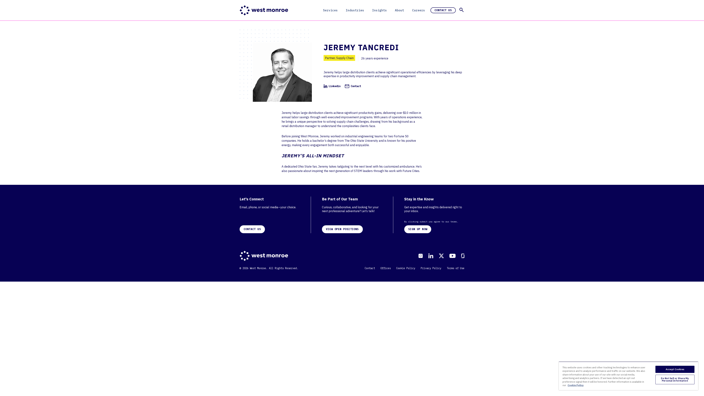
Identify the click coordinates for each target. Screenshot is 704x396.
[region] (628, 376)
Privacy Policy (431, 268)
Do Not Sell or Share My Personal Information (675, 379)
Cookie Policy (405, 268)
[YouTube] (452, 256)
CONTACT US (252, 229)
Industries (355, 10)
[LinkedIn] (430, 255)
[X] (441, 256)
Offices (385, 268)
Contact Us (443, 10)
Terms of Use (455, 268)
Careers (418, 10)
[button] (461, 10)
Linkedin (334, 86)
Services (330, 10)
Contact (356, 86)
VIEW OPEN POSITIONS (342, 229)
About (399, 10)
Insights (379, 10)
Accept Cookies (675, 369)
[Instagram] (420, 256)
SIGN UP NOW (417, 229)
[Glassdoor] (462, 256)
